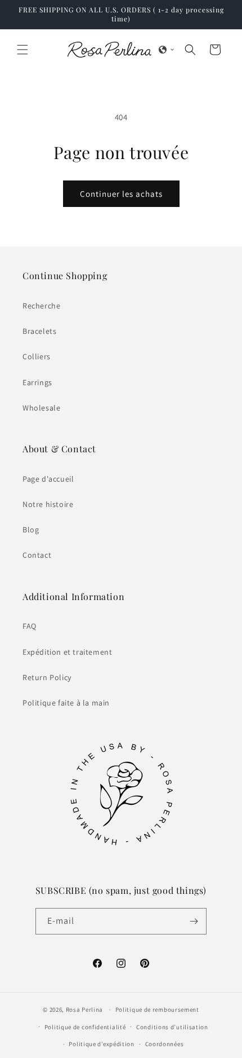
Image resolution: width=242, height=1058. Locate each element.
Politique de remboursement (157, 1009)
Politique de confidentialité (85, 1027)
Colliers (37, 356)
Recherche (41, 306)
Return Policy (47, 677)
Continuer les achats (121, 193)
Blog (31, 529)
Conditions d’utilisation (172, 1027)
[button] (22, 49)
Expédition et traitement (67, 652)
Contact (37, 555)
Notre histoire (48, 504)
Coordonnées (164, 1044)
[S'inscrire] (193, 921)
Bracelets (39, 331)
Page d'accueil (48, 479)
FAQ (30, 626)
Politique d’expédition (101, 1044)
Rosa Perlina (84, 1009)
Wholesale (41, 408)
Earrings (37, 382)
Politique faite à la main (66, 703)
